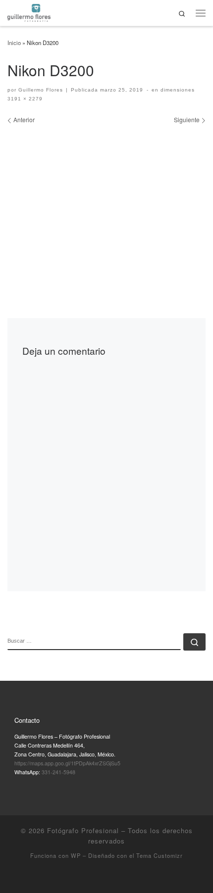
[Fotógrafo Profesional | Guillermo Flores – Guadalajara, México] (29, 11)
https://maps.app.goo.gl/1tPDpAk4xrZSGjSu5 (67, 763)
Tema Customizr (159, 855)
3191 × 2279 (25, 98)
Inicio (14, 43)
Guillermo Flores (40, 90)
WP (76, 855)
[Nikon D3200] (106, 201)
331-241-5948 (58, 772)
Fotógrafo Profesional (83, 830)
